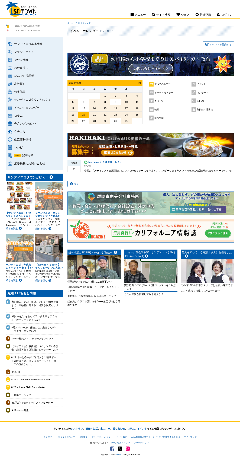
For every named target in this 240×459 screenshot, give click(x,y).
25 (137, 114)
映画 (156, 109)
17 (126, 108)
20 (83, 114)
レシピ (18, 147)
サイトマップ (190, 437)
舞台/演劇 (159, 118)
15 (105, 108)
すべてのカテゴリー (164, 84)
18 (137, 108)
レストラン (77, 428)
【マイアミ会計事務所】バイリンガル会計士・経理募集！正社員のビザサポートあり (34, 348)
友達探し (19, 83)
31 (126, 121)
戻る (76, 183)
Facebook (112, 449)
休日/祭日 (202, 101)
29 (105, 121)
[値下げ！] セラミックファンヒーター (32, 402)
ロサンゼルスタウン (120, 442)
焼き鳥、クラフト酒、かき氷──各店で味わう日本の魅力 (93, 303)
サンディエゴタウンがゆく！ (32, 99)
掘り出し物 (119, 428)
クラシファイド (24, 51)
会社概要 (83, 437)
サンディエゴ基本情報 (28, 43)
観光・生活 (92, 428)
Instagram (128, 449)
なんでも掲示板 (24, 75)
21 (94, 114)
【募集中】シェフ (21, 395)
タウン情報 (21, 59)
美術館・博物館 (205, 109)
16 (115, 108)
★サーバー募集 (20, 410)
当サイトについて (66, 437)
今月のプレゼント (25, 123)
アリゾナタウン (141, 442)
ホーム (70, 23)
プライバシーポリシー (102, 437)
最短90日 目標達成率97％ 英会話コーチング (91, 296)
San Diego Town (21, 9)
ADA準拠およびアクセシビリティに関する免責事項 (155, 437)
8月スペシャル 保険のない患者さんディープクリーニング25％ (34, 329)
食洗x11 (15, 372)
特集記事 (19, 91)
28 (94, 121)
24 (126, 114)
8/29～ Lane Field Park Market (28, 387)
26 (73, 121)
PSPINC (118, 454)
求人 (102, 428)
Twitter (120, 449)
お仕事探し (21, 67)
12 (73, 108)
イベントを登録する (220, 44)
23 (115, 114)
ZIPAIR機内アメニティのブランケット (32, 338)
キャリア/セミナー (163, 92)
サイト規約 (122, 437)
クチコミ (19, 131)
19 (73, 114)
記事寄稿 (27, 155)
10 (126, 102)
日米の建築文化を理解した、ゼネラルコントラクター (93, 289)
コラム (18, 115)
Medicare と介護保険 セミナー (106, 162)
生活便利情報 (22, 139)
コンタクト (49, 437)
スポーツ (159, 101)
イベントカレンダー (27, 107)
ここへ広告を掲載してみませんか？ (144, 294)
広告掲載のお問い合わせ (29, 163)
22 (105, 114)
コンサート (202, 92)
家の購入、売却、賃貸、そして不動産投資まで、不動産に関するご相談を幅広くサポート (34, 305)
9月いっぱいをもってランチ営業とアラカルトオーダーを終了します (34, 318)
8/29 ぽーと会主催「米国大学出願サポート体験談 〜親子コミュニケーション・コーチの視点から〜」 (33, 361)
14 (94, 108)
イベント (201, 84)
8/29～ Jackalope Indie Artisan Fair (30, 379)
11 (137, 102)
